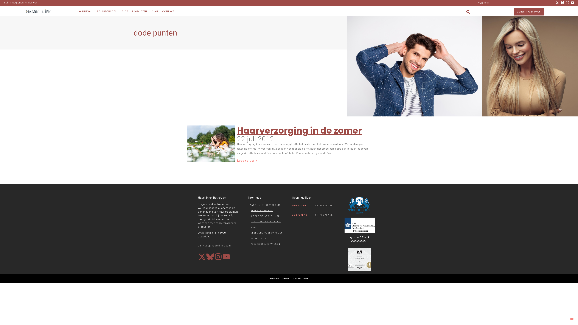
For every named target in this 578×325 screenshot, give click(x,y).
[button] (468, 12)
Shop (155, 11)
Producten (139, 11)
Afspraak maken (262, 211)
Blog (125, 11)
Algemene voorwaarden (267, 233)
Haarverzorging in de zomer (299, 131)
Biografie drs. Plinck (265, 216)
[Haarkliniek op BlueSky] (210, 256)
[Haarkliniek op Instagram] (218, 256)
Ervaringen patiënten (266, 222)
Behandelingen (107, 11)
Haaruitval (84, 11)
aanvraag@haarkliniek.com (214, 245)
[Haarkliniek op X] (202, 256)
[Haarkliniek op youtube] (226, 256)
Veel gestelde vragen (265, 244)
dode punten (155, 32)
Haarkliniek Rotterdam (264, 205)
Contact (168, 11)
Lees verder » (247, 160)
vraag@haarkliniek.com (24, 2)
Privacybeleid (260, 238)
